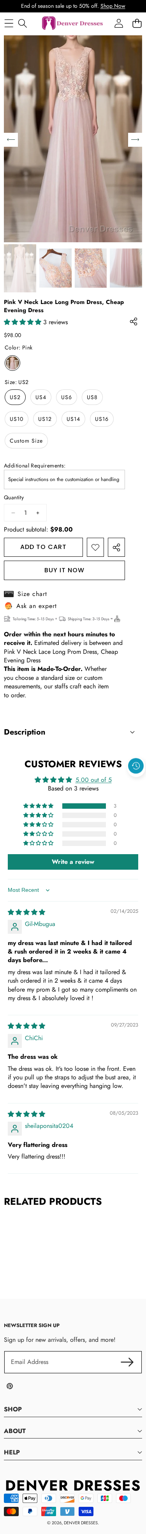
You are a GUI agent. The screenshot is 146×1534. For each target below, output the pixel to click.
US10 (16, 419)
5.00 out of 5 (94, 779)
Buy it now (64, 570)
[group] (20, 268)
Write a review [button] (73, 861)
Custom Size (26, 441)
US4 (40, 397)
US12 (45, 419)
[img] (26, 912)
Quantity (14, 497)
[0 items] (137, 23)
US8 (92, 397)
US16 (102, 419)
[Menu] (9, 23)
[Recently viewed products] (136, 765)
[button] (136, 783)
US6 (66, 397)
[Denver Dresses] (72, 23)
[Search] (22, 23)
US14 (73, 419)
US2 (15, 397)
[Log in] (118, 23)
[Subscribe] (127, 1362)
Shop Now (112, 6)
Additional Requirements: (35, 465)
